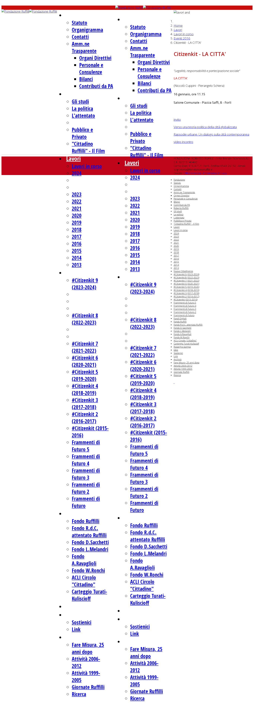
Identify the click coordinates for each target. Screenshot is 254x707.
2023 (76, 194)
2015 (76, 250)
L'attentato (83, 115)
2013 (76, 264)
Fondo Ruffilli (85, 521)
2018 (76, 229)
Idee (71, 614)
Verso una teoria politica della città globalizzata (205, 127)
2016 (76, 243)
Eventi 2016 (182, 38)
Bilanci (86, 79)
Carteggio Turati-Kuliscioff (89, 595)
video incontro (183, 142)
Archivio (75, 637)
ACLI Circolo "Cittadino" (84, 581)
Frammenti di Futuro (184, 315)
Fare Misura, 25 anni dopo (88, 648)
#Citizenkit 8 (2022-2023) (85, 319)
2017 (76, 236)
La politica (82, 108)
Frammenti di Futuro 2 (86, 488)
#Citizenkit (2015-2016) (185, 299)
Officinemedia (192, 173)
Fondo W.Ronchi (88, 570)
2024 (76, 173)
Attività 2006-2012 (183, 365)
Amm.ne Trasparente (84, 47)
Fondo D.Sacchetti (90, 542)
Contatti (80, 36)
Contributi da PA (96, 86)
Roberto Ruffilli (84, 94)
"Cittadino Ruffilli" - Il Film (88, 147)
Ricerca (79, 694)
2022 (76, 201)
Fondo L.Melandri (90, 549)
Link (76, 629)
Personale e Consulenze (91, 68)
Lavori (73, 158)
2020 (76, 215)
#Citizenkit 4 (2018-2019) (85, 389)
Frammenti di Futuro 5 (86, 446)
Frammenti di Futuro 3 (86, 474)
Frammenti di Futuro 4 (86, 460)
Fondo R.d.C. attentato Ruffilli (89, 532)
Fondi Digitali (82, 513)
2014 (76, 257)
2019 (76, 222)
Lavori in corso (87, 166)
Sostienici (81, 622)
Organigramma (87, 29)
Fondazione (79, 15)
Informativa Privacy (215, 173)
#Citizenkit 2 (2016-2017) (85, 418)
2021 (76, 208)
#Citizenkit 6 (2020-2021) (85, 361)
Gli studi (80, 101)
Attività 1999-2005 (183, 368)
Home (178, 25)
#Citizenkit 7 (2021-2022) (85, 347)
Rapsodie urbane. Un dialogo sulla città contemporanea (211, 134)
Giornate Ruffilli (88, 686)
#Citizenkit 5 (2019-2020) (85, 375)
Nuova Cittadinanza (89, 272)
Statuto (79, 22)
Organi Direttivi (95, 57)
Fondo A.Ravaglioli (84, 560)
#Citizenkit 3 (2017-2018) (85, 403)
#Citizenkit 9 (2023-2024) (85, 284)
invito (177, 119)
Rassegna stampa (87, 606)
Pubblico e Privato (82, 133)
